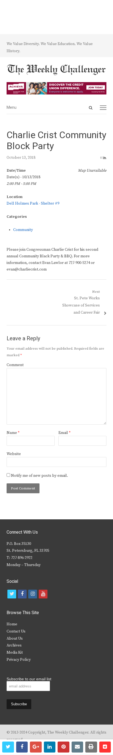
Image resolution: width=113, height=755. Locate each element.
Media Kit (15, 652)
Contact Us (16, 631)
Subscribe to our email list (29, 679)
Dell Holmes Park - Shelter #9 (33, 203)
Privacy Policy (19, 659)
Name (13, 432)
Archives (14, 645)
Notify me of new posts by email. (39, 475)
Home (12, 624)
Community (23, 229)
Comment (15, 365)
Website (14, 454)
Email (64, 432)
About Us (15, 638)
